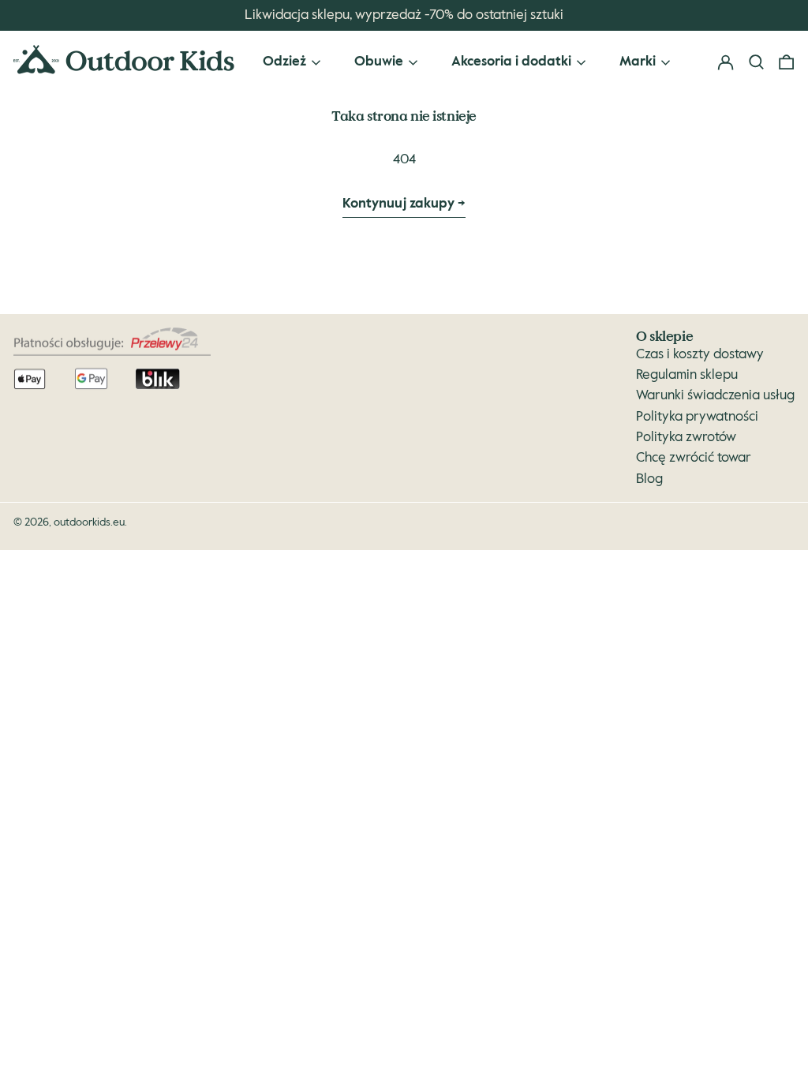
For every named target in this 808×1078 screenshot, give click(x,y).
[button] (786, 62)
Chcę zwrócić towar (693, 458)
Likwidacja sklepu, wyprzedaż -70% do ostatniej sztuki (404, 15)
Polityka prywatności (697, 417)
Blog (649, 479)
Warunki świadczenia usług (715, 395)
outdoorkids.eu (89, 522)
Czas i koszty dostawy (700, 354)
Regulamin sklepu (687, 375)
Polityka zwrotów (686, 437)
